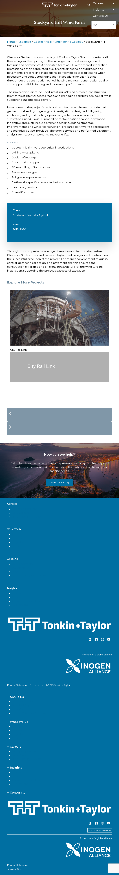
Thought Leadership (26, 601)
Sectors (17, 534)
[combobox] (103, 25)
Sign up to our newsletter (99, 830)
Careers (98, 3)
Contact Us (100, 16)
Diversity (17, 571)
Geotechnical (43, 41)
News (15, 597)
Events (16, 593)
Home (11, 41)
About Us (12, 558)
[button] (4, 5)
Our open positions (24, 509)
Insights (98, 9)
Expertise (24, 41)
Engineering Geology (69, 41)
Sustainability (20, 567)
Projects (17, 542)
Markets (17, 546)
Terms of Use (37, 685)
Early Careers (20, 512)
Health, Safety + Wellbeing (29, 575)
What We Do (14, 529)
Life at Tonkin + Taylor (26, 516)
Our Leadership (22, 563)
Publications (20, 604)
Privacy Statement (17, 685)
